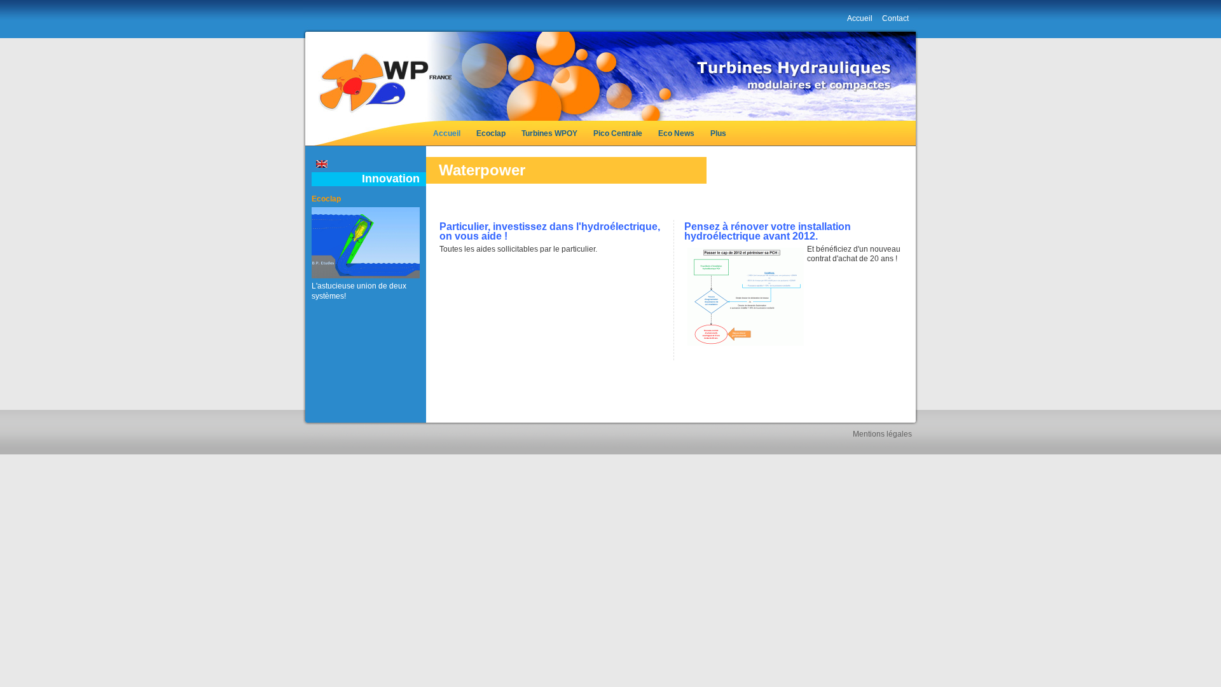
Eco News (676, 133)
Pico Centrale (617, 133)
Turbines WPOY (549, 133)
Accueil (446, 133)
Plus (718, 133)
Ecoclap (491, 133)
